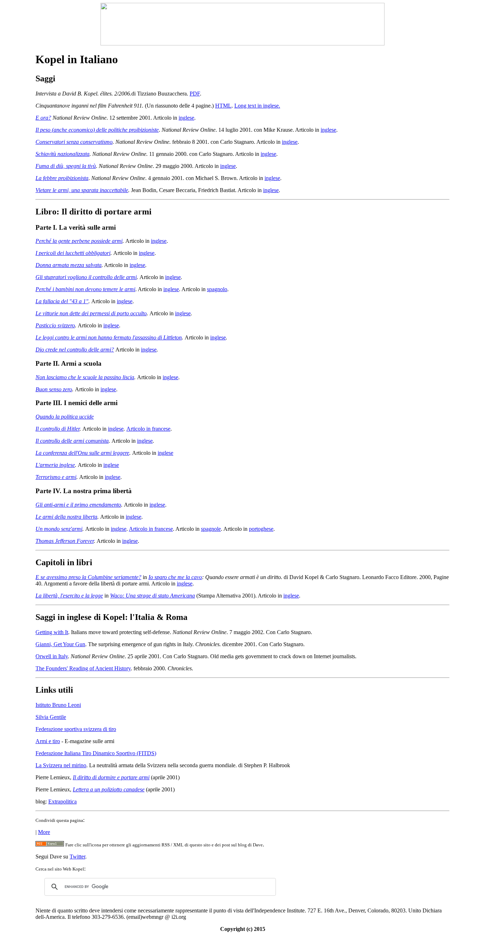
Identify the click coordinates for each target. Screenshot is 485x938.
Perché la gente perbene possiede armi (79, 241)
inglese (186, 118)
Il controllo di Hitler (58, 429)
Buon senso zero (54, 389)
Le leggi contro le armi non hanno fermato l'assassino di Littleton (109, 337)
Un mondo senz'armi (59, 529)
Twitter (77, 857)
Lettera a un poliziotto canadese (109, 789)
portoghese (261, 529)
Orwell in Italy (52, 656)
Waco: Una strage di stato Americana (152, 596)
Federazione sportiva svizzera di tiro (76, 729)
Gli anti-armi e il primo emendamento (78, 505)
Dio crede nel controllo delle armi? (75, 350)
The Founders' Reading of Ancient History (83, 668)
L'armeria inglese (55, 465)
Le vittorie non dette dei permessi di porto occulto (91, 313)
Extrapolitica (62, 801)
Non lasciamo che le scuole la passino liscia (85, 377)
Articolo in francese (148, 429)
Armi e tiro (48, 741)
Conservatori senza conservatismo (74, 142)
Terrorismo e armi (56, 477)
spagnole (211, 529)
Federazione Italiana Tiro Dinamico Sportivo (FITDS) (96, 753)
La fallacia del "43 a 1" (62, 301)
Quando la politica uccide (65, 417)
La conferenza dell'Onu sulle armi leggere (82, 453)
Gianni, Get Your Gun (60, 644)
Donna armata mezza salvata (69, 265)
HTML (223, 106)
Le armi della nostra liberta (66, 517)
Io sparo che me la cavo (175, 577)
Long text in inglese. (257, 106)
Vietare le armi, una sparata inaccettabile (82, 190)
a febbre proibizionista (63, 178)
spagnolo (217, 289)
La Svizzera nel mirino (61, 765)
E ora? (43, 118)
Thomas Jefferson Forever (65, 541)
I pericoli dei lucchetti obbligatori (73, 253)
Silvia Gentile (51, 717)
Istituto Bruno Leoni (58, 705)
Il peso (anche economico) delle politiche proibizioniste (97, 130)
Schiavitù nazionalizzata (62, 154)
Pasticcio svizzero (55, 325)
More (44, 832)
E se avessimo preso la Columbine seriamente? (88, 577)
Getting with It (52, 632)
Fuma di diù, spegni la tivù (66, 166)
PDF (195, 94)
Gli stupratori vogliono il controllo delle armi (86, 277)
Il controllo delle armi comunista (72, 441)
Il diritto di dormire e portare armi (111, 777)
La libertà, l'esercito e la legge (69, 596)
